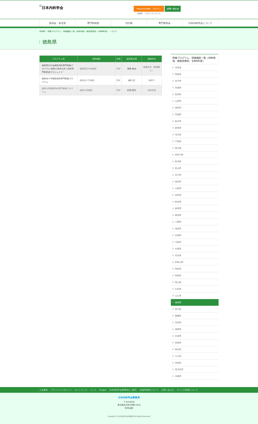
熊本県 (178, 349)
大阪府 (178, 242)
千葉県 (178, 141)
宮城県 (178, 87)
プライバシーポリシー (61, 390)
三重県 (178, 222)
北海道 (178, 67)
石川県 (178, 175)
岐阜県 (178, 202)
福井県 (178, 181)
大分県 (178, 356)
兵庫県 (178, 249)
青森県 (178, 74)
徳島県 (178, 302)
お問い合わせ (167, 390)
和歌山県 (179, 262)
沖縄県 (178, 376)
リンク (93, 390)
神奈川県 (179, 154)
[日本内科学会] (51, 8)
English (102, 390)
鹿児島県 (179, 369)
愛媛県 (178, 316)
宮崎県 (178, 363)
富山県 (178, 168)
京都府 (178, 235)
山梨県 (178, 188)
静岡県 (178, 208)
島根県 (178, 275)
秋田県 (178, 94)
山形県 (178, 101)
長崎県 (178, 342)
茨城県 (178, 114)
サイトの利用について (187, 390)
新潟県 (178, 161)
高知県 (178, 322)
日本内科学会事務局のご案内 (122, 390)
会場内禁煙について (148, 390)
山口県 (178, 295)
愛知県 (178, 215)
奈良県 (178, 255)
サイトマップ (81, 390)
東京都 (178, 148)
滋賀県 (178, 228)
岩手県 (178, 81)
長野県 (178, 195)
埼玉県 (178, 134)
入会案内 (43, 390)
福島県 (178, 107)
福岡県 (178, 329)
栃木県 (178, 121)
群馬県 (178, 128)
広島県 (178, 289)
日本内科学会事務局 (129, 397)
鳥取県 (178, 269)
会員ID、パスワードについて (149, 13)
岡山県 (178, 282)
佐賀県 (178, 336)
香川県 (178, 309)
